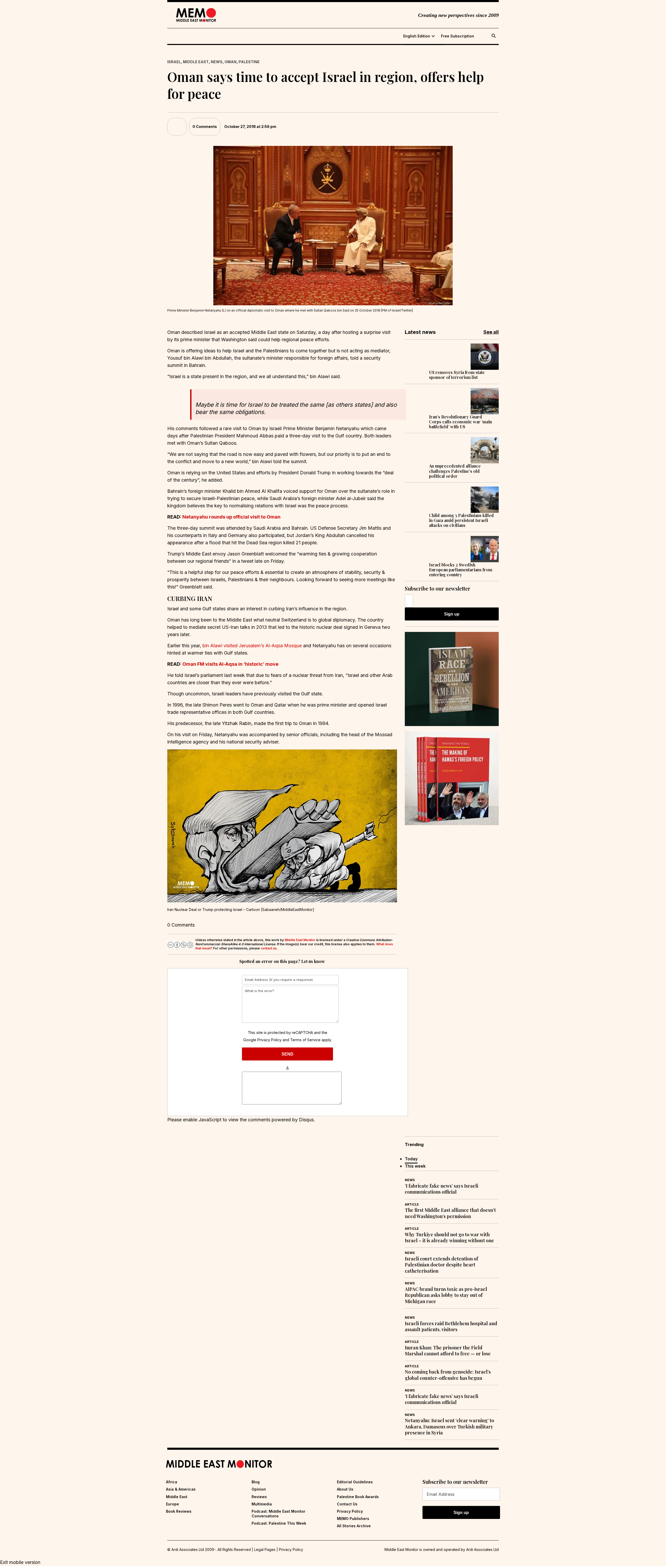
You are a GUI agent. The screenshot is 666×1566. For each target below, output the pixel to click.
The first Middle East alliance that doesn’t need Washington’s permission (450, 1213)
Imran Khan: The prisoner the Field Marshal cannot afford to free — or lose (448, 1351)
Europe (172, 1504)
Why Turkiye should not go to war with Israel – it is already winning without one (449, 1238)
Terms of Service (305, 1040)
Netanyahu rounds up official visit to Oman (231, 517)
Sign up (451, 614)
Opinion (259, 1489)
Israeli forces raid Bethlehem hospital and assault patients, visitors (451, 1326)
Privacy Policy (269, 1040)
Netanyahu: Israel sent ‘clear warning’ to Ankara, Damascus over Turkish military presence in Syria (449, 1427)
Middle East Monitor (300, 940)
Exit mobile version (20, 1562)
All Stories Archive (354, 1526)
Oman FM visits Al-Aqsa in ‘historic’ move (230, 664)
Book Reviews (178, 1511)
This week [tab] (415, 1166)
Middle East (196, 62)
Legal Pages (265, 1549)
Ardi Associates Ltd (482, 1549)
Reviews (259, 1496)
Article (412, 1204)
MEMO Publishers (353, 1518)
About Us (345, 1489)
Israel (174, 62)
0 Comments (205, 126)
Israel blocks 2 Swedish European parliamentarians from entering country (460, 569)
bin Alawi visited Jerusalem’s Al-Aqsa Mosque (252, 645)
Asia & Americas (181, 1489)
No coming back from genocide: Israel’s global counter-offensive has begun (448, 1375)
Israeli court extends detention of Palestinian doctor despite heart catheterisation (441, 1265)
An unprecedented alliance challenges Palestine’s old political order (455, 470)
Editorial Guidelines (355, 1482)
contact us (269, 948)
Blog (256, 1482)
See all (491, 332)
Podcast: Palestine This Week (279, 1523)
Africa (171, 1482)
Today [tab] (411, 1158)
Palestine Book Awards (358, 1496)
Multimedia (262, 1504)
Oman (230, 62)
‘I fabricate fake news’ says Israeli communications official (441, 1189)
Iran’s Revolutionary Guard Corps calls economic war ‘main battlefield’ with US (460, 421)
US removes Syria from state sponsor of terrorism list (457, 375)
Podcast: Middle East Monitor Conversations (278, 1513)
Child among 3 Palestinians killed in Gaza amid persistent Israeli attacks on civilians (461, 520)
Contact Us (347, 1504)
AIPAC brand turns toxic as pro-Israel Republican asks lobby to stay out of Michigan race (446, 1295)
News (216, 62)
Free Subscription (457, 36)
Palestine (249, 62)
